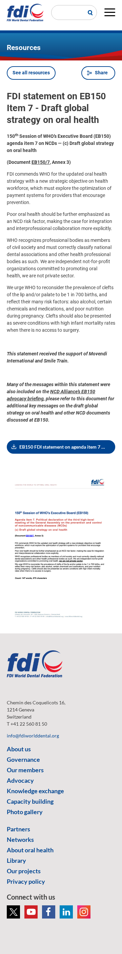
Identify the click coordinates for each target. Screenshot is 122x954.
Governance (23, 759)
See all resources (31, 72)
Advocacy (20, 780)
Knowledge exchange (35, 791)
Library (16, 860)
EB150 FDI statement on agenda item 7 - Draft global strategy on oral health (67, 447)
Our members (25, 770)
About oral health (30, 850)
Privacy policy (26, 881)
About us (19, 749)
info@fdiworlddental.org (33, 735)
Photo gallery (25, 811)
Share (101, 72)
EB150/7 (41, 162)
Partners (18, 829)
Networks (20, 839)
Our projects (24, 871)
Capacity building (30, 801)
